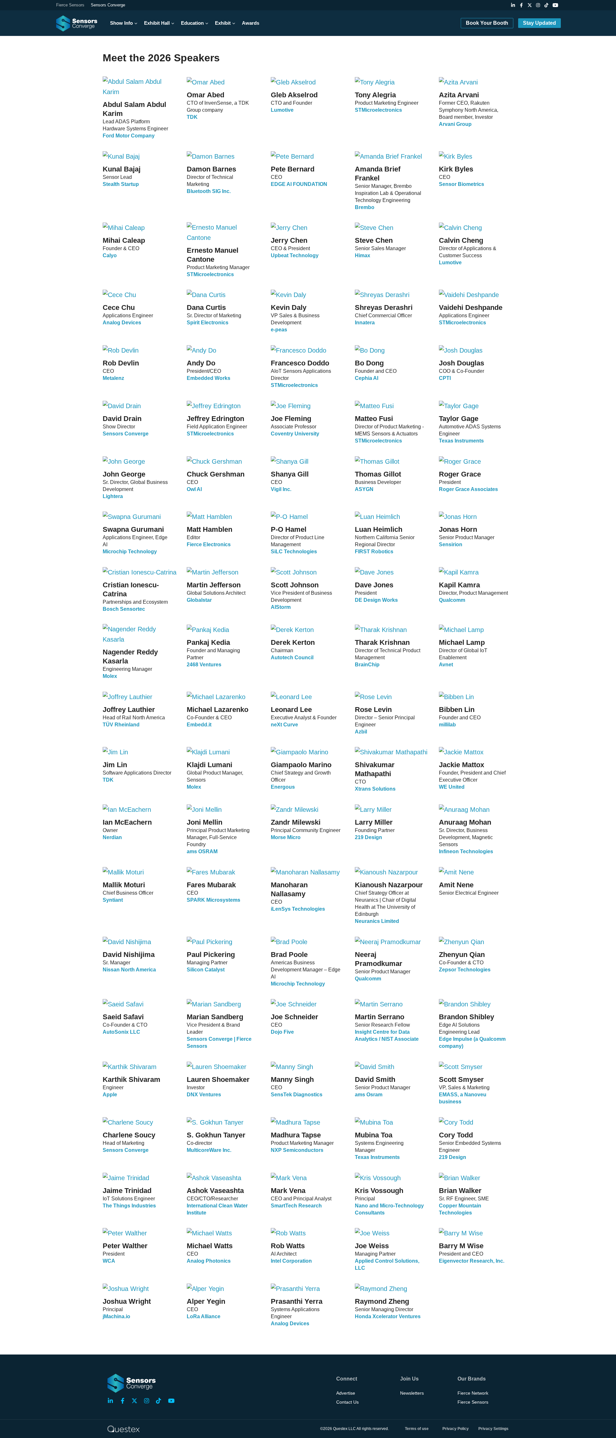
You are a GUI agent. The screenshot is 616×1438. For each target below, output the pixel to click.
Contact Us (347, 1402)
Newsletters (412, 1393)
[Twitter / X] (529, 5)
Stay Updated (539, 23)
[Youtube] (555, 5)
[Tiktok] (546, 5)
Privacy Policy (455, 1428)
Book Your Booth (487, 23)
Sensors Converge (108, 5)
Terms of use (417, 1428)
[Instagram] (538, 5)
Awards (250, 23)
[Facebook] (521, 5)
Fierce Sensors (70, 5)
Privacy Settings (493, 1428)
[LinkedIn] (513, 5)
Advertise (345, 1393)
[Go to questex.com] (123, 1428)
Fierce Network (473, 1393)
